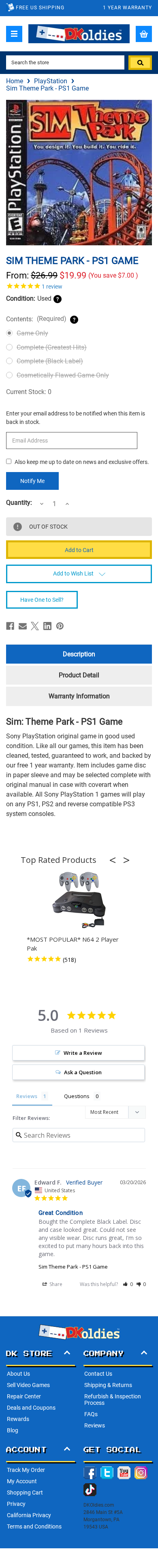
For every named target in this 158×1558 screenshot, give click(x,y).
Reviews (94, 1425)
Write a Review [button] (83, 1052)
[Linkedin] (47, 626)
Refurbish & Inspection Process (112, 1399)
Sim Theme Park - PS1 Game (73, 1266)
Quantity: (19, 503)
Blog (12, 1430)
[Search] (140, 62)
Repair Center (24, 1396)
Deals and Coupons (31, 1407)
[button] (115, 860)
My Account (22, 1481)
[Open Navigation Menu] (14, 34)
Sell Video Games (28, 1385)
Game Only (32, 333)
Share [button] (55, 1284)
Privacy (16, 1504)
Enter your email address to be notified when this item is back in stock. (75, 417)
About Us (18, 1373)
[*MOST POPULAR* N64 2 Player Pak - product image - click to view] (79, 900)
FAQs (91, 1414)
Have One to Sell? (42, 600)
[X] (35, 626)
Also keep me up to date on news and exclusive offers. (82, 462)
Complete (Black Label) (50, 361)
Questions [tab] (77, 1096)
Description (79, 654)
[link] (79, 285)
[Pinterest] (60, 626)
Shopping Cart (25, 1492)
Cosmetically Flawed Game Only (63, 375)
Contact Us (98, 1373)
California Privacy (29, 1515)
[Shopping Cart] (144, 34)
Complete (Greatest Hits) (52, 347)
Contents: (36, 319)
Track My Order (26, 1470)
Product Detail (79, 675)
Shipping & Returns (108, 1385)
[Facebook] (10, 626)
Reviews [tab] (26, 1096)
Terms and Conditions (34, 1526)
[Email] (23, 626)
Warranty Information (79, 696)
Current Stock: (28, 392)
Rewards (18, 1419)
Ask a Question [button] (83, 1072)
